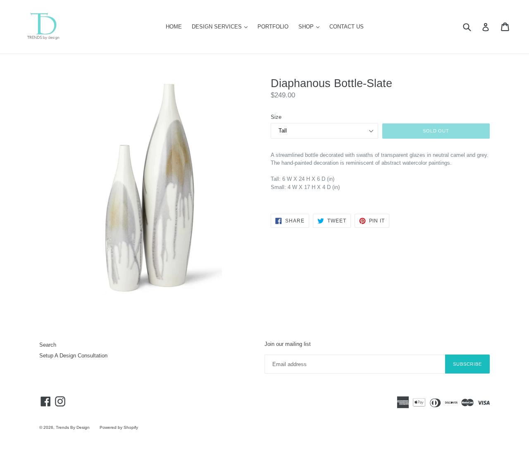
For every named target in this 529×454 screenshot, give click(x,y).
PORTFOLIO (272, 27)
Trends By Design (73, 427)
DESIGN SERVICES (222, 26)
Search (47, 345)
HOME (174, 27)
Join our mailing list (287, 344)
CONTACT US (346, 27)
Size (276, 117)
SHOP (311, 26)
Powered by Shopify (119, 427)
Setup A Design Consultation (73, 355)
